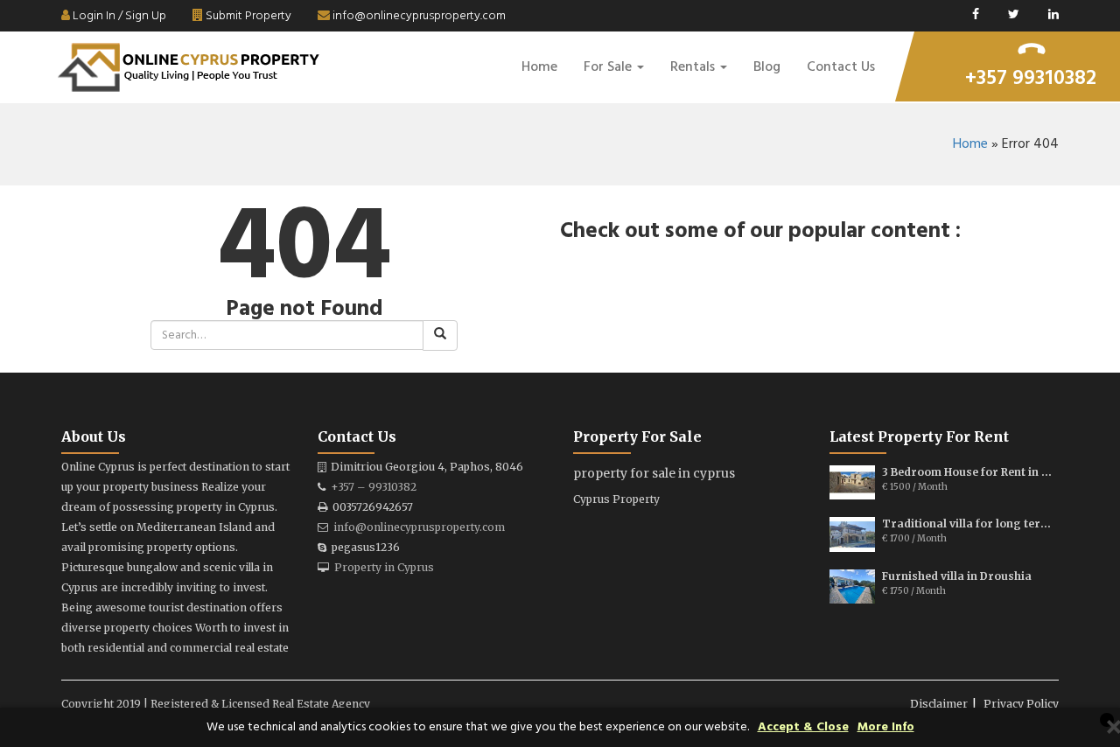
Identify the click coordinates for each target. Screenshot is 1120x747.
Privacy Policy (1021, 703)
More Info (886, 727)
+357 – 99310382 (373, 486)
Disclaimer (939, 703)
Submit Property (247, 16)
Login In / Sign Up (118, 16)
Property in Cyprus (384, 567)
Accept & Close (803, 727)
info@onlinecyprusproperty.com (418, 16)
